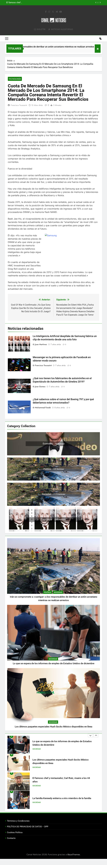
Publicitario (37, 804)
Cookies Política (14, 832)
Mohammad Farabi (43, 407)
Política (47, 592)
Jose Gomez (40, 386)
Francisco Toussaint (19, 105)
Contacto (11, 838)
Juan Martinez (41, 344)
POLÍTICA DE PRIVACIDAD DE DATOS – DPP (27, 826)
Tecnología (15, 78)
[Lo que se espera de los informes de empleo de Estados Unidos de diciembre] (86, 50)
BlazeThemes (73, 854)
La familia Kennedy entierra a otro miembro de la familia (61, 780)
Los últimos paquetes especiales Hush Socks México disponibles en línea (52, 3)
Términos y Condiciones (18, 821)
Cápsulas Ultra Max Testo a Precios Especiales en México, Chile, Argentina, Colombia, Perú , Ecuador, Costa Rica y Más (59, 800)
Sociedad (58, 592)
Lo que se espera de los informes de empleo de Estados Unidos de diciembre (53, 663)
